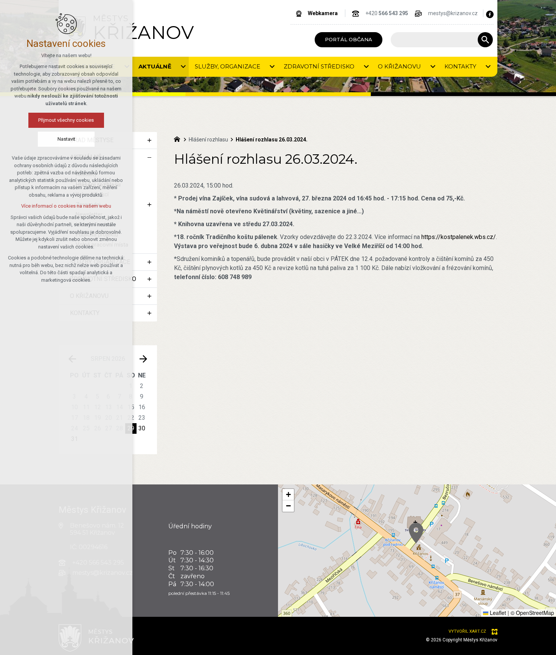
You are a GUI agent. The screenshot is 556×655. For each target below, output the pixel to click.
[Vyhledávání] (438, 39)
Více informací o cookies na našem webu (66, 206)
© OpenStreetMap (532, 612)
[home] (179, 138)
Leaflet (497, 612)
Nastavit (66, 139)
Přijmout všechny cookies (66, 120)
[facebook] (490, 14)
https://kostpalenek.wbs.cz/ (458, 237)
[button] (416, 533)
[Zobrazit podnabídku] (183, 67)
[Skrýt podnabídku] (149, 157)
